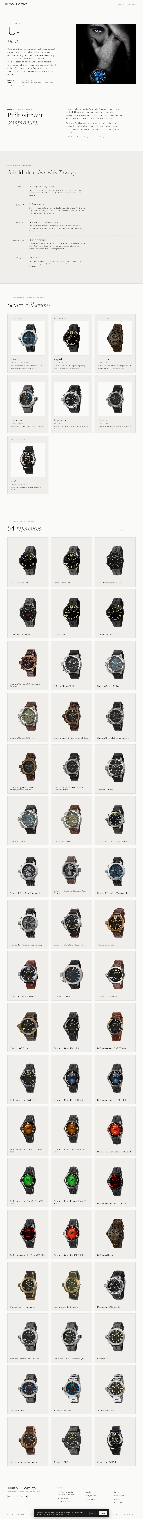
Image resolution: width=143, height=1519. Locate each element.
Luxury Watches (53, 4)
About (79, 4)
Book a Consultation (127, 4)
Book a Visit (118, 1503)
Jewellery (41, 4)
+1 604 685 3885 (63, 1502)
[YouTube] (17, 1496)
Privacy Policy (70, 1514)
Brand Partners (99, 4)
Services (87, 4)
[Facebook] (13, 1496)
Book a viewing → (128, 531)
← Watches (17, 23)
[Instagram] (9, 1496)
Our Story (117, 1492)
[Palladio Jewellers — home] (20, 4)
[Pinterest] (21, 1496)
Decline (93, 1513)
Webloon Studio (130, 1514)
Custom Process (68, 4)
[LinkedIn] (26, 1496)
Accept (103, 1513)
